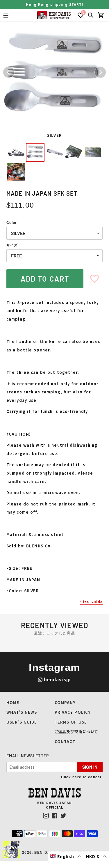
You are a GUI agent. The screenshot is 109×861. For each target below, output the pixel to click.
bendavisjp (57, 679)
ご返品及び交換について (76, 731)
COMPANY (65, 702)
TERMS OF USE (71, 722)
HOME (12, 702)
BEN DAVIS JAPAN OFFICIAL (54, 804)
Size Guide (91, 601)
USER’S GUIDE (21, 722)
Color (11, 223)
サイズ (12, 245)
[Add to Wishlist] (94, 278)
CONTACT (65, 741)
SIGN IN (89, 767)
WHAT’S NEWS (21, 712)
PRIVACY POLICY (73, 712)
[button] (66, 856)
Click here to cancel (81, 776)
